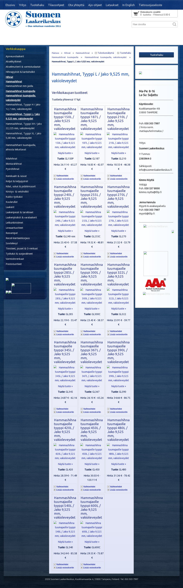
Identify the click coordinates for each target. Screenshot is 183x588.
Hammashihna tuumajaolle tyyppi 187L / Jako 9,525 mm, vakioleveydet (92, 119)
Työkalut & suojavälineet (19, 253)
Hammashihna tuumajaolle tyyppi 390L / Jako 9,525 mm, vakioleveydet (118, 352)
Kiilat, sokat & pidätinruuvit (21, 186)
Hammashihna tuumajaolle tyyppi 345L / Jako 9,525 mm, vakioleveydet (65, 352)
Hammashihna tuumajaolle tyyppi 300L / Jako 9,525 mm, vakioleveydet (92, 274)
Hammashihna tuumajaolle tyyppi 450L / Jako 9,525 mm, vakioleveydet (92, 430)
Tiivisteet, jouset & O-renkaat (22, 248)
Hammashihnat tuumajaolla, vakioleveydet (106, 57)
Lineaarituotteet (14, 227)
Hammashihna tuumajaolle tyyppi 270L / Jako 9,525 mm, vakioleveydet (118, 196)
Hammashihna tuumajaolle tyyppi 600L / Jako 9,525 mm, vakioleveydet (92, 507)
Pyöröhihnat (12, 169)
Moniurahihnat (14, 163)
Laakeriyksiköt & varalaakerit (21, 217)
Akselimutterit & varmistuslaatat (23, 66)
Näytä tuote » (65, 153)
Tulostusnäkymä (105, 53)
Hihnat (67, 53)
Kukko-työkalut (14, 196)
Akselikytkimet (13, 61)
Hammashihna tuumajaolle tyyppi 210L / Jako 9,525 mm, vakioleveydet (118, 119)
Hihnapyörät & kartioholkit (20, 71)
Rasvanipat (12, 233)
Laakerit (10, 207)
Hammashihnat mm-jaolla (19, 86)
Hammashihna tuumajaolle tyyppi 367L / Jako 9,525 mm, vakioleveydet (92, 352)
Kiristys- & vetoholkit (17, 191)
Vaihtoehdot (62, 175)
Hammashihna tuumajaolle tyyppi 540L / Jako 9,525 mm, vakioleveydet (65, 507)
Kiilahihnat (11, 158)
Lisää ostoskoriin (65, 179)
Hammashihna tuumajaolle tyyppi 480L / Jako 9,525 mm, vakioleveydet (118, 430)
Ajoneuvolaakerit (15, 56)
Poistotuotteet (14, 264)
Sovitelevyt (12, 243)
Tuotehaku (125, 53)
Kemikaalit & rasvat (16, 176)
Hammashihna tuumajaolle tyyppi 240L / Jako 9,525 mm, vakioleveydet (65, 196)
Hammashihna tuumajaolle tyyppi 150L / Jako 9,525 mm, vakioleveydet (65, 119)
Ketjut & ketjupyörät (17, 181)
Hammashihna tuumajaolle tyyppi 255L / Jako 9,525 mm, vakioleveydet (92, 196)
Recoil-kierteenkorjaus (18, 238)
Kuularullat (12, 202)
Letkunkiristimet (14, 222)
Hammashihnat (83, 53)
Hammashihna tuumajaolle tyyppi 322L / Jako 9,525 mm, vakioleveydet (118, 274)
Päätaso (55, 53)
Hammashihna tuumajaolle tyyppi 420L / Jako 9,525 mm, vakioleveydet (65, 430)
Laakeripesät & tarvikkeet (19, 212)
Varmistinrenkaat (15, 258)
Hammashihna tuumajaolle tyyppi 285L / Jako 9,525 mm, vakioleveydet (65, 274)
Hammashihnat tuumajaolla (65, 57)
